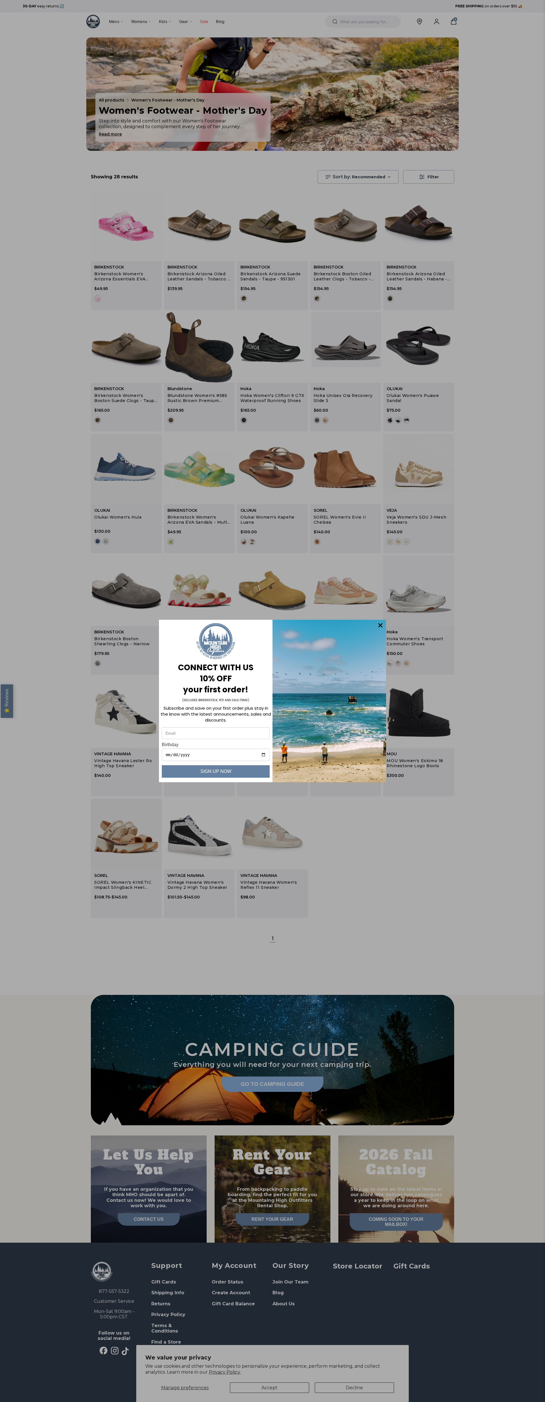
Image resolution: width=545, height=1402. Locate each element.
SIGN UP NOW (215, 771)
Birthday (170, 744)
